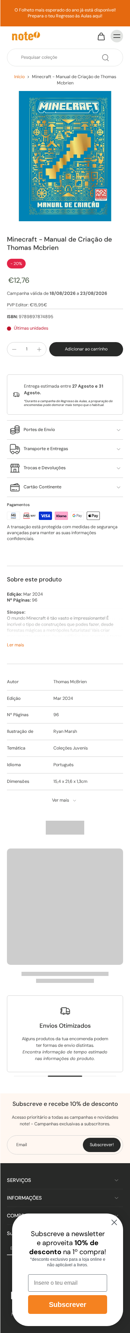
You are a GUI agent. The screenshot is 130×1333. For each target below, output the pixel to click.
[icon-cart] (101, 36)
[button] (86, 349)
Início (19, 77)
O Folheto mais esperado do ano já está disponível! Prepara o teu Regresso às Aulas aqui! (65, 13)
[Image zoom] (65, 156)
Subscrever (67, 1304)
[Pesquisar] (105, 58)
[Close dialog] (114, 1222)
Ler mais (15, 645)
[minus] (14, 349)
